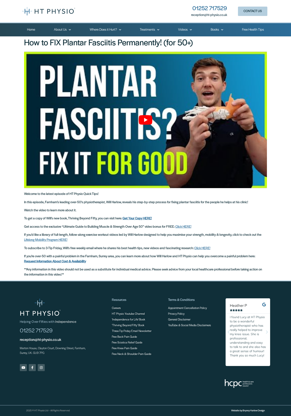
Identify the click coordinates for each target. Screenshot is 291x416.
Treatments (147, 29)
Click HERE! (183, 227)
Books (215, 29)
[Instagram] (41, 367)
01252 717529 (209, 9)
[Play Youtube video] (145, 120)
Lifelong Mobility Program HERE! (45, 240)
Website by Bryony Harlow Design (248, 410)
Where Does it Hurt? (103, 29)
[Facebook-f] (32, 367)
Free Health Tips (253, 29)
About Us (60, 29)
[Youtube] (23, 367)
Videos (183, 29)
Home (31, 29)
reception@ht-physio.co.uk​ (209, 15)
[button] (228, 332)
